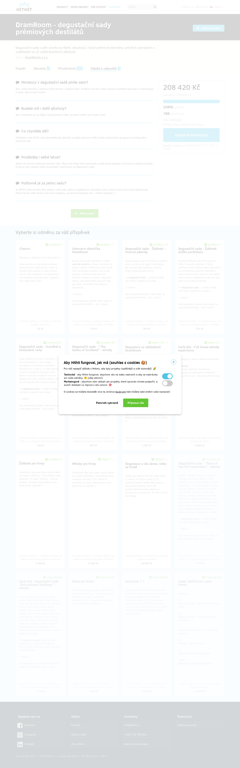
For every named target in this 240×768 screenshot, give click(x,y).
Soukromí (120, 391)
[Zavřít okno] (173, 362)
